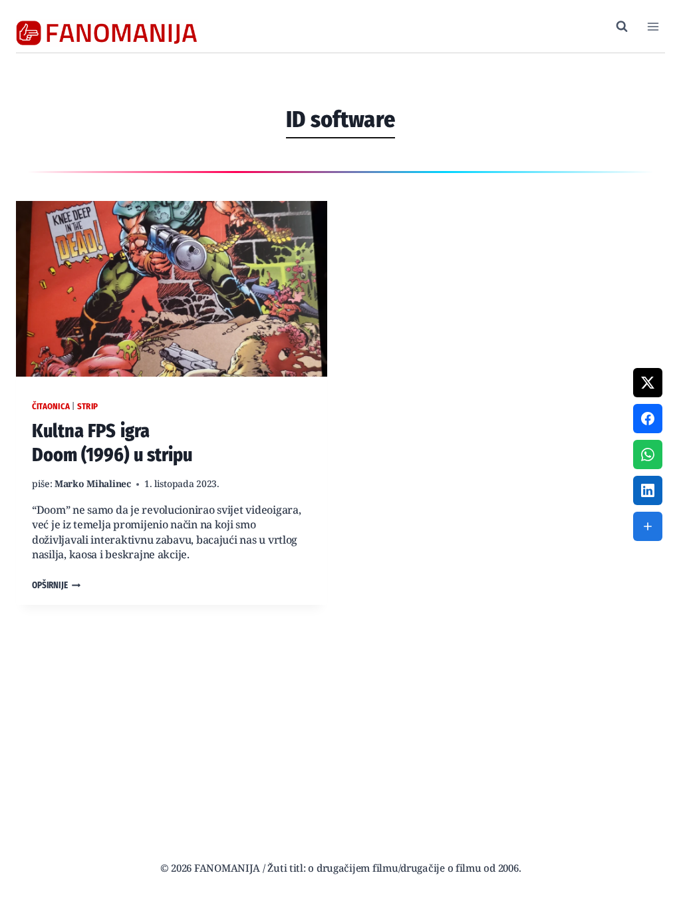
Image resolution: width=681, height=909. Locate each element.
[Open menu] (652, 26)
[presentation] (171, 288)
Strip (87, 406)
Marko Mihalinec (93, 484)
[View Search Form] (622, 27)
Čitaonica (51, 406)
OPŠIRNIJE (56, 586)
